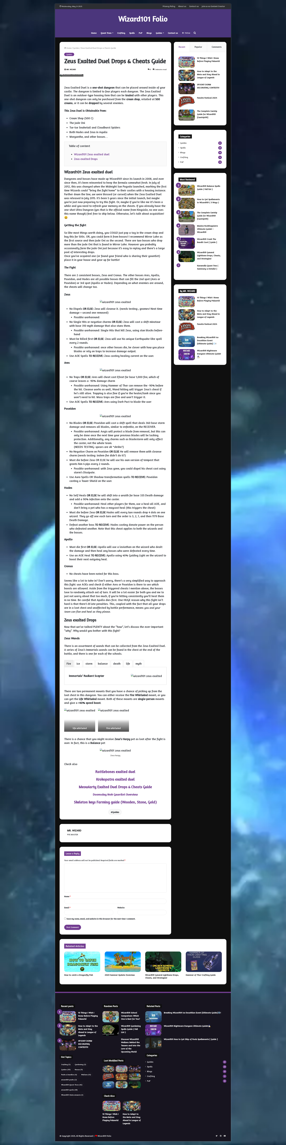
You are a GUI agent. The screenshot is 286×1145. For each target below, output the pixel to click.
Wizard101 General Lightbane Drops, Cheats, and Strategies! (209, 255)
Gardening (80, 1064)
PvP (140, 33)
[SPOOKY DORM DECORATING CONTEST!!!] (186, 88)
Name (67, 896)
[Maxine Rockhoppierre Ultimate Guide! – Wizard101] (186, 229)
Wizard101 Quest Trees (71, 1085)
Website (121, 907)
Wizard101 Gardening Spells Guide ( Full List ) (131, 1029)
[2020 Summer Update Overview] (123, 962)
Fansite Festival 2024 (207, 97)
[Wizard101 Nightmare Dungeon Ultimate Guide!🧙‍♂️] (186, 354)
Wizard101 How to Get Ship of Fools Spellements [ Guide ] (191, 1039)
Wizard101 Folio (104, 1136)
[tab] (68, 663)
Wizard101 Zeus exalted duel (91, 154)
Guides (159, 33)
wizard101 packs (69, 1080)
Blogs (149, 33)
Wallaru (86, 1074)
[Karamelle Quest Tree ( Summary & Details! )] (186, 269)
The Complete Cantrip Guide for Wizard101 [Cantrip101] (207, 114)
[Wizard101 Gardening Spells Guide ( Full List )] (110, 1030)
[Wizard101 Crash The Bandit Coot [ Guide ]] (186, 243)
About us (182, 6)
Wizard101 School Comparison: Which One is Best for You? (130, 1015)
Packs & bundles (69, 1074)
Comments (217, 46)
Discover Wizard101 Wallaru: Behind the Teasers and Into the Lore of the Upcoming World (130, 1045)
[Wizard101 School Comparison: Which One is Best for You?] (110, 1016)
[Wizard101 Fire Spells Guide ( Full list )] (122, 1076)
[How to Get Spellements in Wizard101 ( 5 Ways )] (186, 203)
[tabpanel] (115, 676)
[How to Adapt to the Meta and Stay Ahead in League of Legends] (186, 75)
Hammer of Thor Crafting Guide (201, 975)
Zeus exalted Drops (86, 159)
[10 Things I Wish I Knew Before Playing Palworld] (186, 62)
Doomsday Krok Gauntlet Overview (115, 794)
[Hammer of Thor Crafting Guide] (204, 962)
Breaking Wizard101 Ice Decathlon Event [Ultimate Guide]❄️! (207, 340)
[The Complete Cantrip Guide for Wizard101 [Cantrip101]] (186, 115)
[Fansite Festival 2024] (186, 101)
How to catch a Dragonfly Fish (78, 975)
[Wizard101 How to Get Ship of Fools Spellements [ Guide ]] (153, 1043)
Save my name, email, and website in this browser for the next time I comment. (101, 919)
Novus (79, 1069)
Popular (198, 46)
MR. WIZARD (71, 69)
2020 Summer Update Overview (120, 975)
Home (94, 33)
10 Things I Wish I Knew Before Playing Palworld (88, 1015)
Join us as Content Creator (213, 6)
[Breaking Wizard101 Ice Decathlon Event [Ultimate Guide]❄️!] (186, 341)
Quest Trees (106, 33)
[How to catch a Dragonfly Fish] (82, 962)
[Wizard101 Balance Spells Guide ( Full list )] (186, 190)
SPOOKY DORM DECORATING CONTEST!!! (85, 1043)
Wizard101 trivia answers (72, 1095)
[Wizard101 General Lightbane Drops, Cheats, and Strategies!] (186, 256)
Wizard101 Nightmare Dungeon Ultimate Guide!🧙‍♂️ (209, 353)
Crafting (121, 33)
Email (67, 907)
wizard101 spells (69, 1090)
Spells (132, 33)
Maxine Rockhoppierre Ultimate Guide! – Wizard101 (207, 228)
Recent (182, 46)
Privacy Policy (169, 6)
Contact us (194, 6)
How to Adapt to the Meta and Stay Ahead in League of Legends (208, 74)
